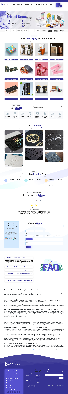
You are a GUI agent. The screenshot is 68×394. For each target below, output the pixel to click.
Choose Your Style (41, 4)
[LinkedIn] (39, 1)
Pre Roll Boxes (38, 382)
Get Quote (58, 4)
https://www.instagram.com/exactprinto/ (34, 349)
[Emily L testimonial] (32, 200)
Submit (61, 378)
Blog (13, 8)
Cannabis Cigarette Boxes (11, 79)
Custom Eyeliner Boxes (26, 99)
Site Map (27, 378)
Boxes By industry (19, 4)
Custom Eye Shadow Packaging (41, 79)
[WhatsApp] (42, 1)
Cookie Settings (28, 380)
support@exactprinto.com (6, 1)
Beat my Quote (58, 6)
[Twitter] (35, 1)
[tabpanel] (34, 209)
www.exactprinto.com (8, 349)
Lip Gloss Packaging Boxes (57, 79)
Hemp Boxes (38, 377)
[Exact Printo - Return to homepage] (12, 364)
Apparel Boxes (38, 373)
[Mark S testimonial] (29, 200)
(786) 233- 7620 (15, 1)
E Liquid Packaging (41, 59)
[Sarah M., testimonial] (40, 200)
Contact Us (52, 4)
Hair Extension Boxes (11, 99)
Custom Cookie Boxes (11, 59)
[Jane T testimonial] (25, 200)
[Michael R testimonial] (36, 200)
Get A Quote (28, 247)
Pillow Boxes (38, 375)
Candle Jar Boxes (57, 59)
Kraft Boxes (37, 378)
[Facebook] (34, 1)
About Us (47, 4)
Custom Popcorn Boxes (41, 99)
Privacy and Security (29, 372)
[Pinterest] (41, 1)
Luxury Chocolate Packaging (26, 79)
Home (14, 4)
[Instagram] (37, 1)
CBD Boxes (37, 380)
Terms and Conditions (29, 373)
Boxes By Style (34, 4)
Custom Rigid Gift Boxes (56, 99)
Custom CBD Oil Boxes (26, 59)
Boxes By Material (26, 4)
